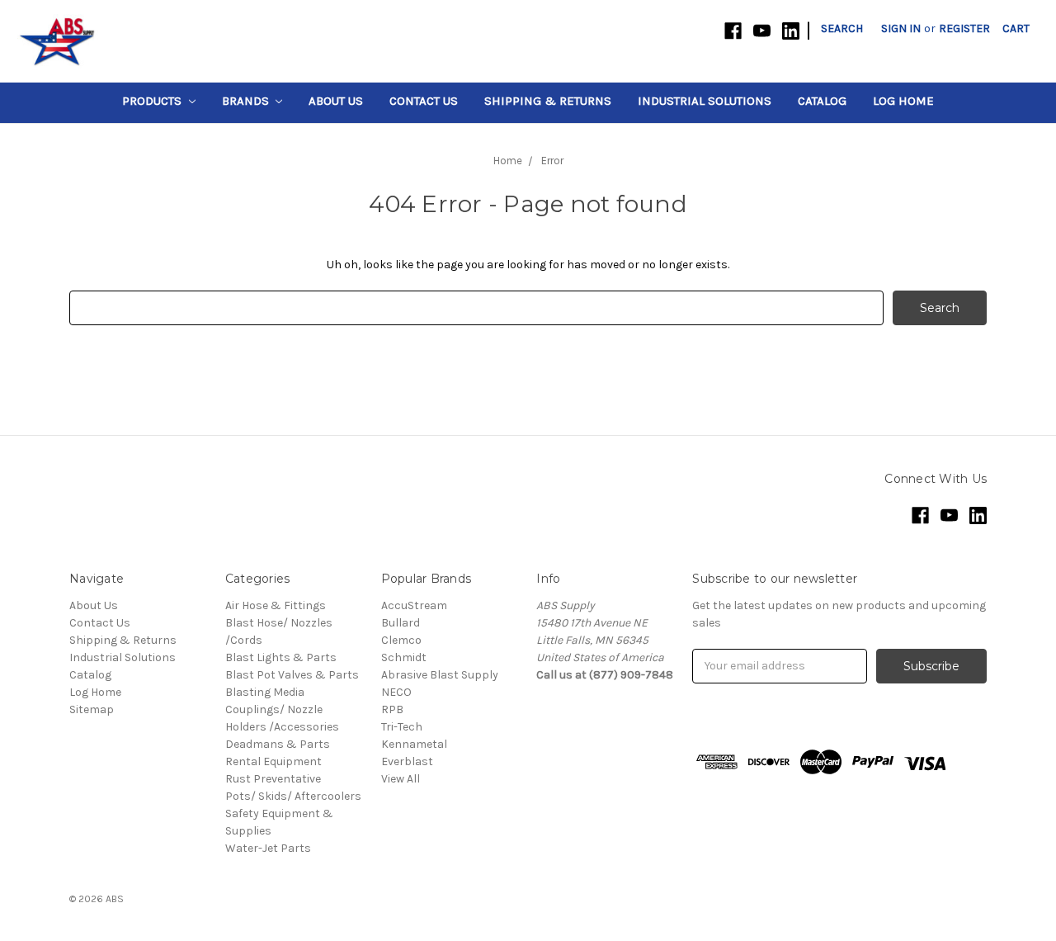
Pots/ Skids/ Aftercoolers (293, 796)
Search (842, 28)
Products (153, 100)
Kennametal (414, 744)
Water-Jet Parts (268, 848)
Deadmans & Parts (277, 744)
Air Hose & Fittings (275, 605)
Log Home (903, 100)
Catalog (822, 100)
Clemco (401, 640)
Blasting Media (264, 692)
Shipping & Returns (547, 100)
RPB (392, 709)
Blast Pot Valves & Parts (292, 675)
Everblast (407, 761)
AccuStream (414, 605)
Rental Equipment (273, 761)
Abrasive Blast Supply (439, 675)
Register (964, 28)
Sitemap (91, 709)
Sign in (901, 28)
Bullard (400, 623)
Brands (247, 100)
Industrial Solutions (704, 100)
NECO (396, 692)
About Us (336, 100)
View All (400, 779)
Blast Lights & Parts (281, 657)
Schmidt (404, 657)
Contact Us (423, 100)
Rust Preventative (273, 779)
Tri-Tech (401, 727)
